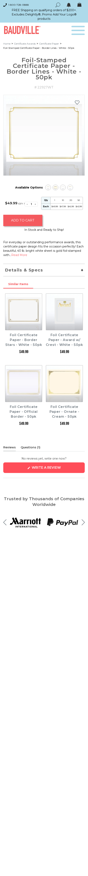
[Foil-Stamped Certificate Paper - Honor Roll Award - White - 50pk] (70, 187)
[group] (44, 135)
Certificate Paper (49, 43)
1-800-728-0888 (18, 4)
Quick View (23, 326)
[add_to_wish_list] (77, 102)
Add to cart (23, 220)
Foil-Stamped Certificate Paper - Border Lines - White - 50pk (38, 47)
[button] (5, 522)
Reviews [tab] (9, 448)
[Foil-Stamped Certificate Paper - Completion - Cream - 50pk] (55, 187)
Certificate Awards (25, 43)
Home (6, 43)
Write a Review (54, 469)
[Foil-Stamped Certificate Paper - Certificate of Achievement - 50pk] (48, 187)
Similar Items (18, 284)
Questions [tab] (30, 448)
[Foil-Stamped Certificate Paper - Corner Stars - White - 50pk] (63, 187)
